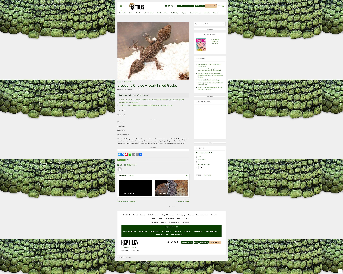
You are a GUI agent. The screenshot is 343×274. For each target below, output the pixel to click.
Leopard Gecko (197, 231)
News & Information (195, 12)
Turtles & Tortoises (148, 12)
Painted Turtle (142, 231)
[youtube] (166, 5)
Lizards (138, 12)
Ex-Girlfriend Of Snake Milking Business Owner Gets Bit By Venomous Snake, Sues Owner (146, 105)
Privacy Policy (125, 250)
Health (161, 218)
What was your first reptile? (204, 153)
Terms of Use (136, 250)
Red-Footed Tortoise (129, 231)
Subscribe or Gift (211, 6)
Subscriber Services (182, 6)
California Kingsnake (211, 231)
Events (154, 218)
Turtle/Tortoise (202, 159)
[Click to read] (135, 188)
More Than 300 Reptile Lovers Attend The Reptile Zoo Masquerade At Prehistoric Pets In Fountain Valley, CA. (151, 99)
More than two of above (204, 164)
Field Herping (174, 12)
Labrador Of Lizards (183, 201)
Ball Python (187, 231)
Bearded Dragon (155, 231)
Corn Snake (177, 231)
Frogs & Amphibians (162, 12)
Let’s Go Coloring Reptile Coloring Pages (209, 80)
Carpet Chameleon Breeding (126, 201)
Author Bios (185, 222)
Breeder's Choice (162, 193)
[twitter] (169, 5)
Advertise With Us (174, 222)
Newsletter (207, 12)
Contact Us (215, 41)
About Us (163, 222)
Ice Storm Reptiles (127, 193)
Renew (192, 6)
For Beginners (170, 218)
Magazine (184, 12)
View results (207, 175)
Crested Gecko (166, 231)
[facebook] (174, 5)
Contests (185, 218)
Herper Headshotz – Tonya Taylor (129, 102)
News (178, 218)
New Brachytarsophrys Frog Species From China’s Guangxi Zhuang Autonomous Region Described (210, 75)
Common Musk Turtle (177, 234)
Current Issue (215, 39)
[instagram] (172, 5)
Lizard (199, 161)
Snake (199, 156)
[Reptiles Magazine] (136, 10)
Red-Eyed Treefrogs (162, 234)
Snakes (131, 12)
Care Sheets (122, 12)
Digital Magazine (200, 6)
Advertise (215, 12)
